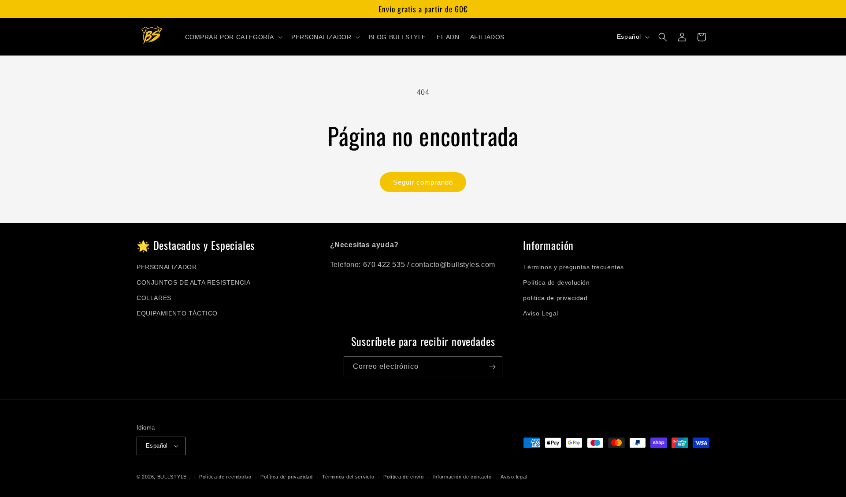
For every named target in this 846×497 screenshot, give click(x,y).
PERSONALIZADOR (167, 267)
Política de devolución (556, 282)
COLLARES (154, 297)
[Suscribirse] (492, 366)
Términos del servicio (348, 476)
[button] (233, 37)
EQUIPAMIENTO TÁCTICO (177, 313)
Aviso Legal (540, 313)
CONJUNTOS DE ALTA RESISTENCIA (193, 282)
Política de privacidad (286, 476)
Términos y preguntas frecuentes (573, 267)
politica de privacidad (555, 297)
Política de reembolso (225, 476)
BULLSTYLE (172, 476)
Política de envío (403, 476)
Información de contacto (462, 476)
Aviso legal (514, 476)
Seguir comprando (423, 182)
